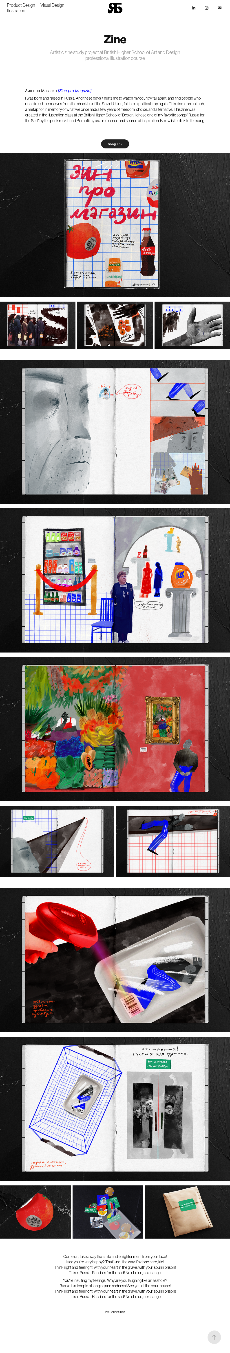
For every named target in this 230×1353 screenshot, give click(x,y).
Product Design (21, 5)
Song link (115, 144)
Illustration (16, 10)
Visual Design (52, 5)
